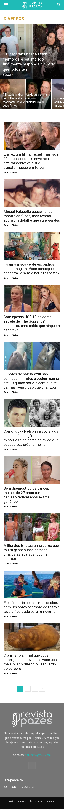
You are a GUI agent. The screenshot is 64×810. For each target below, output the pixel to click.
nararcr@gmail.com (38, 755)
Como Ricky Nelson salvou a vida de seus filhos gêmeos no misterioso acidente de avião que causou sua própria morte (31, 438)
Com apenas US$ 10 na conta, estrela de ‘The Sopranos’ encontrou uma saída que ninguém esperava (32, 323)
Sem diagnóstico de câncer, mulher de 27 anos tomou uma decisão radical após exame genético (29, 495)
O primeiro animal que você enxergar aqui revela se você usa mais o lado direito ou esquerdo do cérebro (30, 662)
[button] (6, 5)
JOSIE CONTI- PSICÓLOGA (19, 786)
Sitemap (51, 801)
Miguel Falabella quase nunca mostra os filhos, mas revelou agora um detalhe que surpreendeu (32, 215)
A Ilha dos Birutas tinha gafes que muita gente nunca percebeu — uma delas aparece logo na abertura (31, 552)
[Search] (59, 5)
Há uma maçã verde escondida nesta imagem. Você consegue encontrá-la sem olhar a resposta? (31, 268)
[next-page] (42, 689)
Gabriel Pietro (10, 74)
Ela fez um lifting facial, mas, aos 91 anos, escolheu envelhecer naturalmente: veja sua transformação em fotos (31, 161)
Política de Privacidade (20, 801)
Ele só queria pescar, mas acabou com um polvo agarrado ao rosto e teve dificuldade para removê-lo (32, 607)
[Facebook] (32, 765)
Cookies (39, 801)
